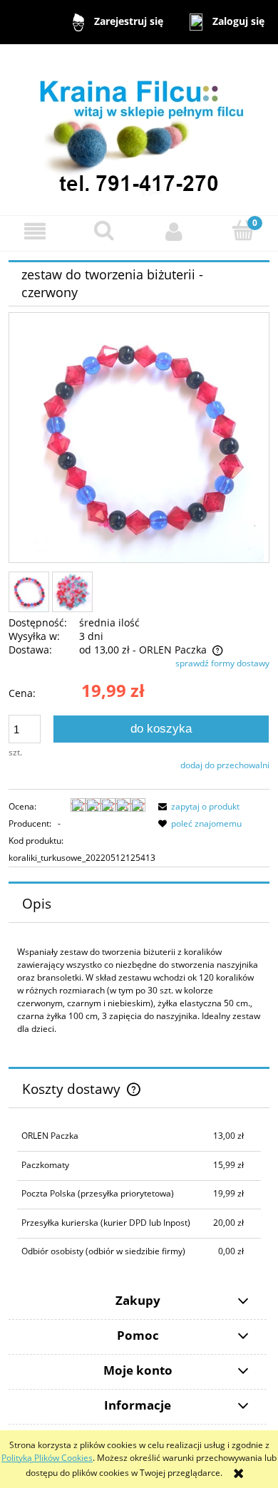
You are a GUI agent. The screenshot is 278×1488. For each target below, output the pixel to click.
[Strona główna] (139, 128)
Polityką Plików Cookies (47, 1458)
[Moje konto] (174, 231)
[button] (35, 231)
